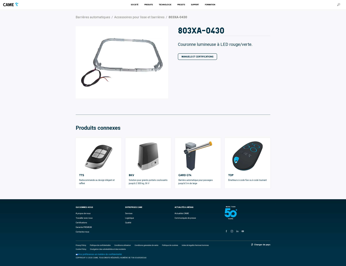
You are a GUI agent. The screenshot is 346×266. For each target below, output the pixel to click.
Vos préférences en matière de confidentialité (100, 254)
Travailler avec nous (84, 218)
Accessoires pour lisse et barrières (139, 17)
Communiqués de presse (185, 218)
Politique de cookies (170, 245)
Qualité (128, 223)
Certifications (81, 223)
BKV (131, 175)
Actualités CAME (182, 213)
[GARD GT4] (197, 156)
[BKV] (148, 156)
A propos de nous (83, 213)
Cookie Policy (81, 249)
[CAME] (10, 4)
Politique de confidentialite (100, 245)
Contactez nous (82, 232)
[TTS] (98, 156)
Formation (210, 5)
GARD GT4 (185, 175)
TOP (231, 175)
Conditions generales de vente (146, 245)
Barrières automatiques (93, 17)
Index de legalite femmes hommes (195, 245)
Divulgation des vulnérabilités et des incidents (108, 249)
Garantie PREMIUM (84, 227)
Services (128, 213)
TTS (81, 175)
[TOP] (247, 156)
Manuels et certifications (197, 56)
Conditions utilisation (122, 245)
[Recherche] (339, 5)
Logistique (129, 218)
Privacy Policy (81, 245)
